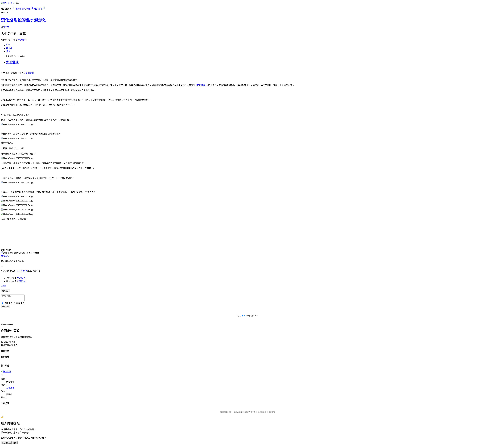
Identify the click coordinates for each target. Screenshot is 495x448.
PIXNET (228, 412)
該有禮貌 (5, 256)
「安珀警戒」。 (201, 85)
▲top (3, 286)
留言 (25, 271)
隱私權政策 (262, 412)
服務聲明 (272, 412)
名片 (8, 51)
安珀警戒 (12, 62)
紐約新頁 (21, 281)
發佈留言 (5, 306)
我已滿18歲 (6, 443)
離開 (14, 443)
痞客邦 (19, 271)
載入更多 (5, 291)
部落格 (9, 48)
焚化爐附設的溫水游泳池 (23, 20)
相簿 (8, 45)
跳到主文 (5, 27)
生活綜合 (22, 40)
